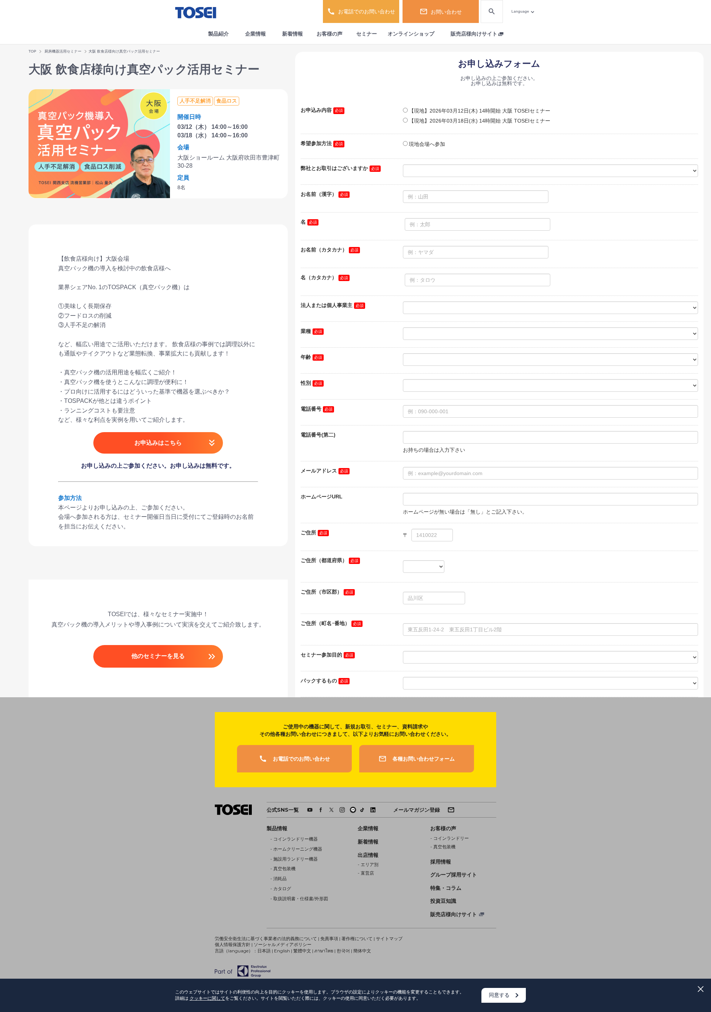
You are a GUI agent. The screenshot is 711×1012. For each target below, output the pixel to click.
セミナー (366, 34)
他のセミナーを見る (158, 656)
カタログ (282, 888)
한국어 (343, 950)
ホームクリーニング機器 (297, 849)
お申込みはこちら (158, 443)
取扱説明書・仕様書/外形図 (300, 898)
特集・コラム (445, 888)
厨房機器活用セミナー (62, 51)
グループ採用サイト (453, 874)
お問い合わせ (446, 12)
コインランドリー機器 (295, 839)
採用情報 (440, 861)
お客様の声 (330, 34)
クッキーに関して (207, 998)
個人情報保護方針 (232, 944)
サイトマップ (389, 938)
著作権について (357, 938)
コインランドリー (451, 838)
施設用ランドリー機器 (295, 859)
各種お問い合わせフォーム (424, 758)
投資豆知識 (443, 901)
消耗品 (280, 878)
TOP (32, 51)
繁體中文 (302, 950)
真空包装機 (284, 868)
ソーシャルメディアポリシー (282, 944)
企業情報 (255, 34)
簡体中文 (362, 950)
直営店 (367, 873)
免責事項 (329, 938)
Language (520, 11)
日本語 (264, 950)
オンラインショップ (411, 34)
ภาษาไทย (323, 950)
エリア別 (369, 864)
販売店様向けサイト (474, 34)
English (282, 950)
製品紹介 (218, 34)
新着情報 (292, 34)
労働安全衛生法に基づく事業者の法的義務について (266, 938)
